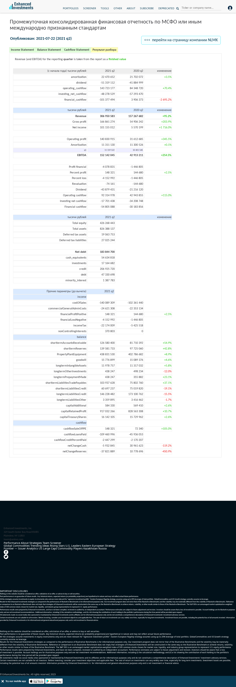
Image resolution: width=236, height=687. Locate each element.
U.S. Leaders (73, 545)
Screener (55, 543)
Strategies (35, 543)
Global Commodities (17, 545)
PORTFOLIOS (71, 8)
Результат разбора (104, 49)
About (25, 543)
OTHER (118, 8)
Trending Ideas (39, 545)
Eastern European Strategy (98, 545)
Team (46, 543)
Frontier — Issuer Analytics (21, 548)
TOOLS (105, 8)
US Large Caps (48, 548)
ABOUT (131, 8)
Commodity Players (70, 548)
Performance (12, 543)
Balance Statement (49, 49)
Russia (102, 548)
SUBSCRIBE (147, 8)
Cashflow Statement (76, 49)
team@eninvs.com (13, 539)
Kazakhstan (90, 548)
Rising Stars (57, 545)
